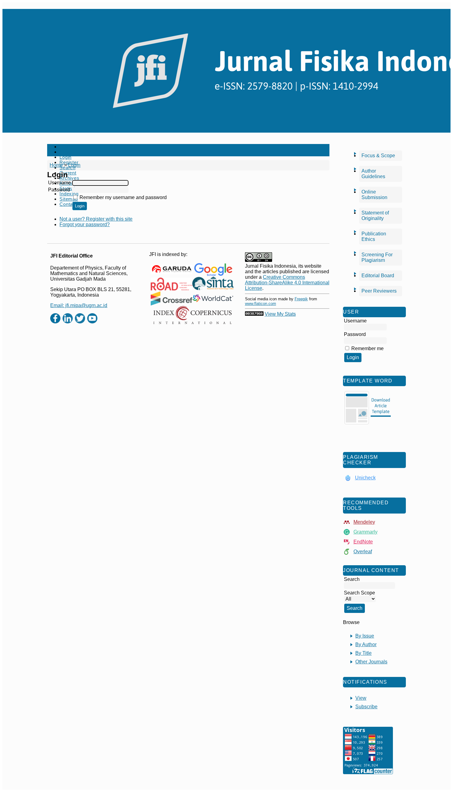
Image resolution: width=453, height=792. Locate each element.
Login (65, 157)
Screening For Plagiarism (377, 257)
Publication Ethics (373, 236)
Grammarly (365, 531)
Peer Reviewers (379, 291)
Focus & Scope (378, 155)
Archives (69, 178)
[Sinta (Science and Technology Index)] (213, 284)
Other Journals (371, 661)
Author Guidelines (373, 173)
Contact (68, 204)
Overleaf (362, 551)
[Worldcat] (213, 298)
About (65, 151)
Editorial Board (377, 275)
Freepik (301, 299)
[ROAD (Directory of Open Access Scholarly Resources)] (171, 284)
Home (66, 146)
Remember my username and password (123, 197)
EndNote (363, 541)
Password (59, 189)
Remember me (367, 348)
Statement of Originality (375, 215)
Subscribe (366, 706)
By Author (366, 644)
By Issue (364, 635)
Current (67, 172)
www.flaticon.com (260, 303)
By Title (363, 653)
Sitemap (68, 199)
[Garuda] (171, 269)
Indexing (68, 193)
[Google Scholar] (213, 269)
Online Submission (374, 194)
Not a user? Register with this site (96, 219)
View (360, 698)
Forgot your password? (84, 224)
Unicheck (365, 477)
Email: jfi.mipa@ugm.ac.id (78, 305)
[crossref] (171, 298)
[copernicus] (192, 315)
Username (59, 182)
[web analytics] (254, 314)
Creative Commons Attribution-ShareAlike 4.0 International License (287, 282)
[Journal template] (368, 407)
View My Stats (280, 314)
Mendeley (364, 522)
